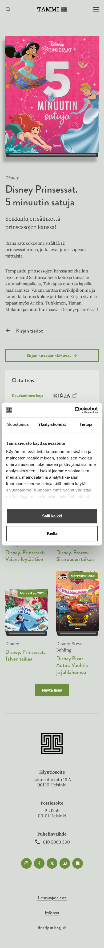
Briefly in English (52, 927)
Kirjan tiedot (29, 331)
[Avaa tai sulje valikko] (96, 9)
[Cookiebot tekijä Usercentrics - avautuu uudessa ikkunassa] (75, 410)
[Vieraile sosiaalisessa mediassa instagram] (26, 863)
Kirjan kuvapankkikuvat (49, 355)
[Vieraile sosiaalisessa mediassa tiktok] (77, 863)
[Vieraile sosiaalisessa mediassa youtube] (64, 863)
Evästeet (52, 913)
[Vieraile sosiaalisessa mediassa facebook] (39, 863)
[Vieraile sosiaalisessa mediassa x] (52, 863)
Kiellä (52, 533)
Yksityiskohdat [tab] (52, 424)
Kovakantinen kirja (27, 396)
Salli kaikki (52, 516)
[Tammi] (52, 9)
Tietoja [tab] (85, 424)
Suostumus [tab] (18, 424)
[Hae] (8, 9)
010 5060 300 (56, 842)
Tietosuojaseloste (52, 898)
